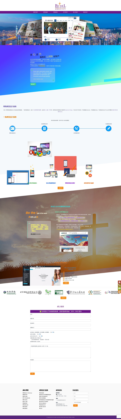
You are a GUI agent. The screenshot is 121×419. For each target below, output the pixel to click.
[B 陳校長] (24, 292)
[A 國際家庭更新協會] (13, 292)
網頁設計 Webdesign (28, 392)
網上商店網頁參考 (43, 396)
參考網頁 (39, 241)
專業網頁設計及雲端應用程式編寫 (47, 399)
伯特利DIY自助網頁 (44, 401)
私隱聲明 (25, 408)
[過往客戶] (3, 297)
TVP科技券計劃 (27, 398)
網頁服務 (42, 392)
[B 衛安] (107, 292)
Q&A (41, 408)
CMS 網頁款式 (43, 403)
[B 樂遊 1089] (60, 292)
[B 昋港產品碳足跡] (77, 292)
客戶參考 (25, 399)
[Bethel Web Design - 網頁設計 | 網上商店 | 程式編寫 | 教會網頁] (60, 5)
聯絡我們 (25, 403)
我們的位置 (26, 404)
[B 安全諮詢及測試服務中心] (92, 292)
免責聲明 (25, 406)
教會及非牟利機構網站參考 (45, 394)
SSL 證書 (25, 401)
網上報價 (25, 396)
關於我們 (25, 394)
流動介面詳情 (43, 406)
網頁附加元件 (43, 404)
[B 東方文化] (41, 292)
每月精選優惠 (43, 398)
